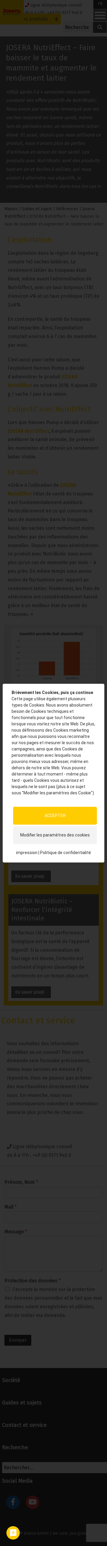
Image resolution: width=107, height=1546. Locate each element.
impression (26, 852)
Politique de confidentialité (65, 852)
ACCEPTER (55, 815)
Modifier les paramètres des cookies (55, 835)
